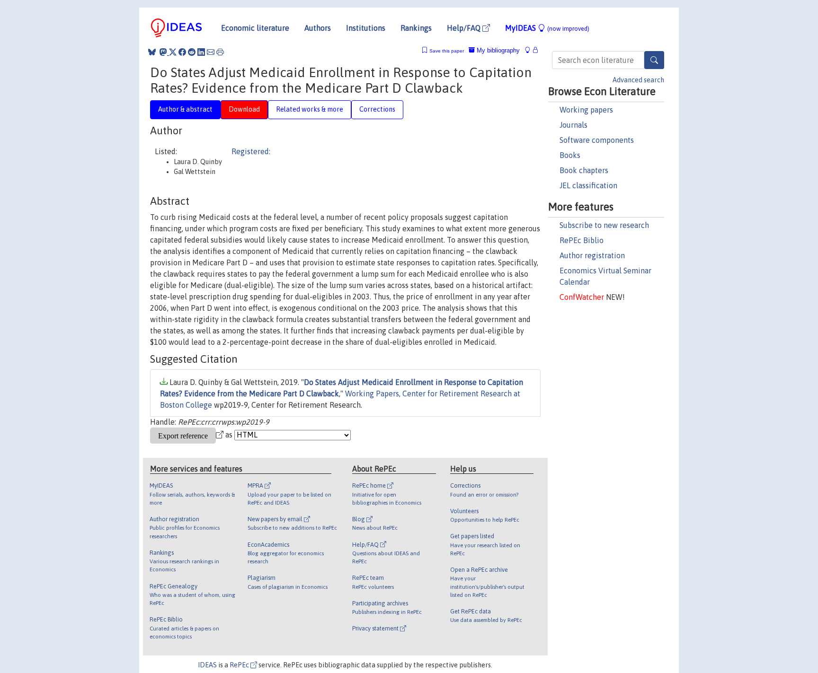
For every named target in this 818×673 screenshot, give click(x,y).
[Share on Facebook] (182, 52)
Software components (597, 140)
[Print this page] (220, 52)
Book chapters (584, 170)
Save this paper (446, 50)
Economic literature (255, 28)
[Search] (654, 60)
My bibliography (497, 50)
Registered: (250, 151)
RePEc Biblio (582, 240)
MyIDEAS (547, 28)
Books (570, 155)
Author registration (592, 255)
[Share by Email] (210, 52)
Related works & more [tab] (309, 109)
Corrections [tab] (377, 109)
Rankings (416, 28)
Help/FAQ (464, 28)
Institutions (365, 28)
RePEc (240, 665)
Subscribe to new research (604, 225)
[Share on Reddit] (192, 52)
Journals (573, 125)
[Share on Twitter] (173, 52)
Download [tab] (244, 109)
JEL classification (588, 185)
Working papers (586, 109)
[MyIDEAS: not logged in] (530, 50)
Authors (317, 28)
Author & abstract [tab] (185, 109)
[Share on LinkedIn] (201, 52)
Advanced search (638, 80)
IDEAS (207, 665)
